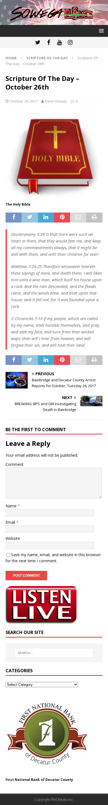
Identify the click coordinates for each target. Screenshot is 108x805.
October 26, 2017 (24, 101)
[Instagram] (70, 42)
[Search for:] (54, 653)
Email (11, 522)
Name (12, 505)
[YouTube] (59, 42)
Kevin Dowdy (56, 101)
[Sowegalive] (54, 21)
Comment (15, 464)
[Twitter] (38, 42)
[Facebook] (48, 42)
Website (13, 538)
